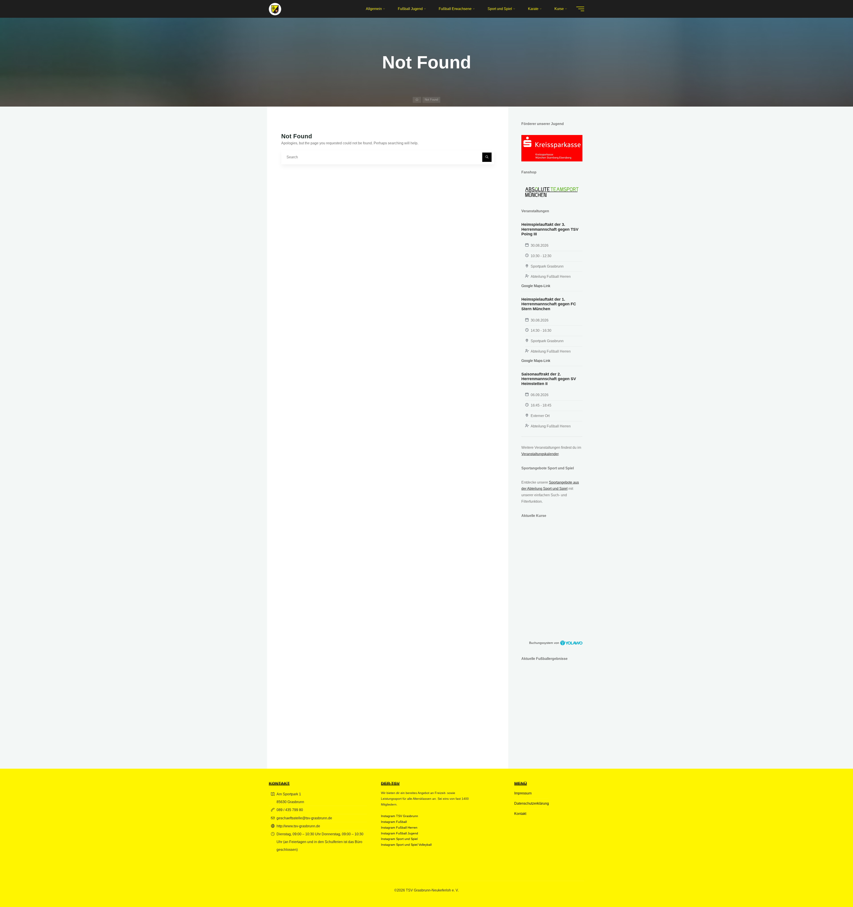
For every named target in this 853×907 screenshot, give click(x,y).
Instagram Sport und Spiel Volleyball (406, 844)
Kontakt (520, 814)
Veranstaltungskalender (539, 454)
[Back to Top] (835, 889)
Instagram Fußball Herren (399, 827)
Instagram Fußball (394, 822)
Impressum (523, 793)
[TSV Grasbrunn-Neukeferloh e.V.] (275, 9)
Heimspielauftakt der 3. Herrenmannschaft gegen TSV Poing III (549, 229)
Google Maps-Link (535, 286)
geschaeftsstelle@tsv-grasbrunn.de (304, 818)
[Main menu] (580, 9)
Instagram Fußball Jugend (399, 833)
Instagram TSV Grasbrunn (399, 816)
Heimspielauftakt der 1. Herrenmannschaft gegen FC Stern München (548, 304)
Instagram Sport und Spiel (399, 839)
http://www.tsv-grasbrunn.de (298, 826)
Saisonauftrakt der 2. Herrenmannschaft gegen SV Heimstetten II (548, 379)
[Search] (487, 157)
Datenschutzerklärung (531, 803)
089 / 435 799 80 (290, 810)
